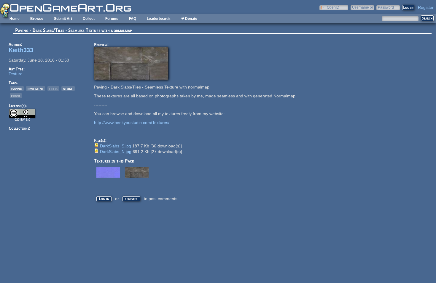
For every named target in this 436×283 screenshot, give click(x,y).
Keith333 (21, 50)
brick (15, 95)
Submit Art (63, 19)
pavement (36, 88)
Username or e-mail (362, 7)
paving (16, 88)
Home (14, 19)
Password (386, 7)
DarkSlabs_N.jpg (115, 151)
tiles (53, 88)
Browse (36, 19)
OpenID (333, 7)
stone (68, 88)
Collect (89, 19)
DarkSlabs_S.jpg (115, 146)
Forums (111, 19)
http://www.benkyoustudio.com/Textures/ (131, 122)
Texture (16, 73)
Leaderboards (159, 19)
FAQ (132, 19)
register (131, 199)
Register (426, 7)
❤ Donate (189, 19)
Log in (104, 199)
